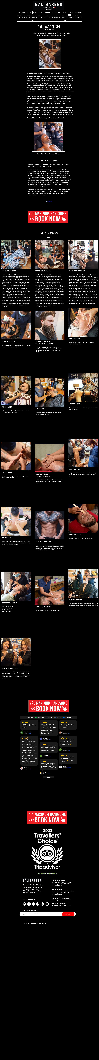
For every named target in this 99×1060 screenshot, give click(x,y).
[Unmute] (43, 66)
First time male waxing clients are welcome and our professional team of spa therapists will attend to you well (50, 90)
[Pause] (41, 66)
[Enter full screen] (59, 66)
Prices (58, 610)
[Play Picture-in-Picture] (56, 66)
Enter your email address (29, 910)
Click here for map (57, 885)
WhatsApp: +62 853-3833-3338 (61, 884)
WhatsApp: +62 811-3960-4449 (61, 893)
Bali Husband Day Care (63, 112)
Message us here (10, 676)
